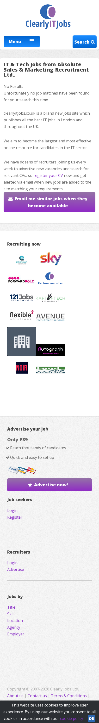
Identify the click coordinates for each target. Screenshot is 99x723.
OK (91, 718)
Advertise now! (51, 485)
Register (14, 517)
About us (16, 695)
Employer (15, 634)
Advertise (15, 569)
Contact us (38, 695)
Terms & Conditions (69, 695)
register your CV (48, 175)
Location (15, 620)
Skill (10, 614)
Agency (13, 627)
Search (82, 42)
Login (12, 510)
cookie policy (71, 718)
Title (11, 607)
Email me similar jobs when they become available (51, 202)
